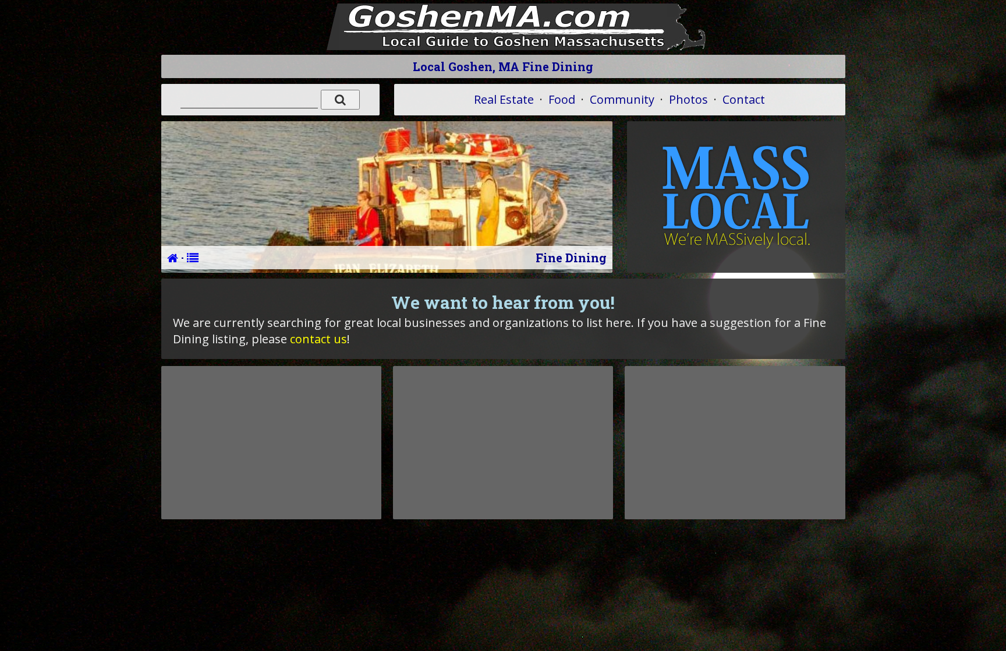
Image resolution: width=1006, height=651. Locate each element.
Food (561, 99)
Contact (743, 99)
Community (622, 99)
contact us (318, 339)
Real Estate (504, 99)
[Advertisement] (271, 442)
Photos (688, 99)
